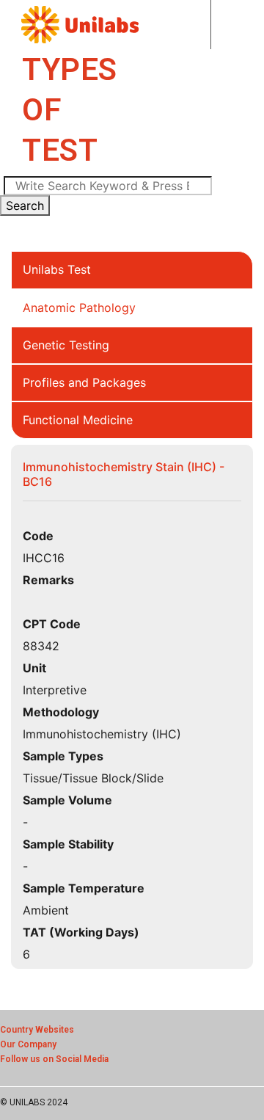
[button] (197, 25)
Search (25, 205)
